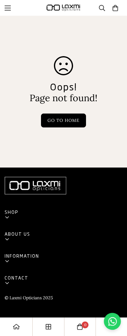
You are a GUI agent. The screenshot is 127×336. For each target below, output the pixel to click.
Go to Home (63, 120)
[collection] (48, 327)
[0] (115, 8)
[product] (16, 326)
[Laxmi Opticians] (63, 8)
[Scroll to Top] (116, 303)
